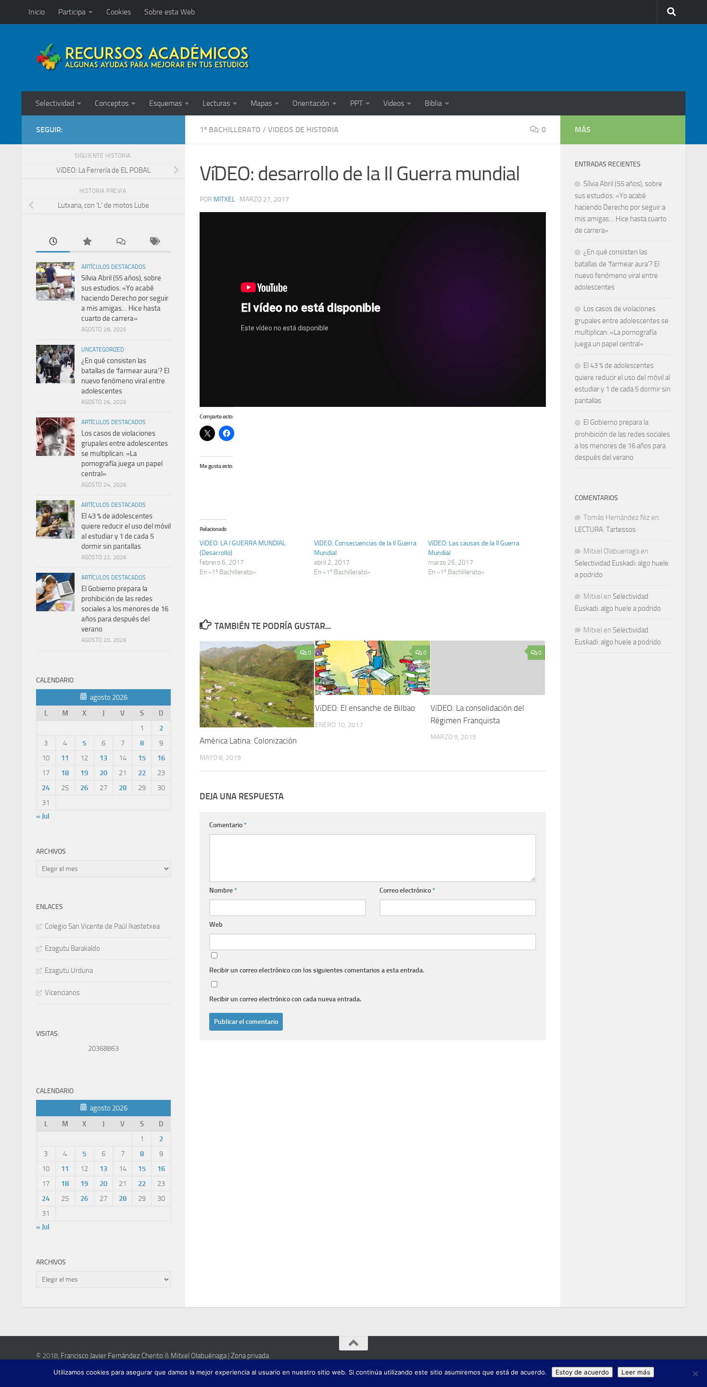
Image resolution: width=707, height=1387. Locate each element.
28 (122, 787)
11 (65, 758)
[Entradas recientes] (53, 242)
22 (142, 773)
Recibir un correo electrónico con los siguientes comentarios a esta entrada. (316, 970)
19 (84, 773)
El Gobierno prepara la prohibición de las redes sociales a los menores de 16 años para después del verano (124, 608)
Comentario (228, 825)
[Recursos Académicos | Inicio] (143, 57)
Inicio (36, 11)
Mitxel (224, 199)
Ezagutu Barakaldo (72, 948)
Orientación (310, 103)
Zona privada (250, 1355)
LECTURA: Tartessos (605, 529)
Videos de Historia (303, 129)
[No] (695, 1373)
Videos (393, 103)
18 (65, 773)
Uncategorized (102, 349)
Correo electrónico (407, 890)
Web (216, 924)
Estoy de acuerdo (582, 1372)
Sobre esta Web (169, 11)
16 (161, 758)
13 (103, 758)
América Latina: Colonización (248, 741)
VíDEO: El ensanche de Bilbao (365, 708)
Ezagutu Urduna (69, 970)
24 (46, 787)
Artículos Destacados (113, 267)
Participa (72, 11)
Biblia (433, 103)
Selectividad (55, 103)
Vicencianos (62, 992)
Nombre (223, 890)
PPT (356, 103)
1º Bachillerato (230, 129)
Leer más (635, 1372)
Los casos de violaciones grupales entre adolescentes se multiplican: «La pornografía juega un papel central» (124, 453)
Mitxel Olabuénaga (199, 1355)
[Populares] (86, 242)
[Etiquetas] (154, 242)
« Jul (43, 816)
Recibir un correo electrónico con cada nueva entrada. (285, 999)
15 (142, 758)
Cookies (118, 11)
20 (103, 773)
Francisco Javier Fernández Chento (112, 1355)
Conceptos (111, 103)
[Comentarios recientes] (120, 242)
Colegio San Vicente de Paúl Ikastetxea (102, 926)
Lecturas (216, 103)
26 (84, 787)
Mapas (261, 103)
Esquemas (165, 103)
